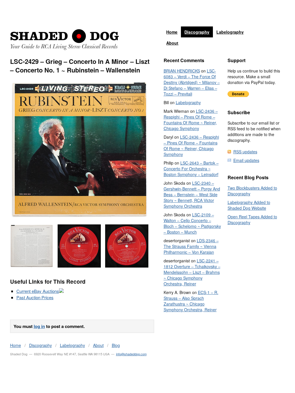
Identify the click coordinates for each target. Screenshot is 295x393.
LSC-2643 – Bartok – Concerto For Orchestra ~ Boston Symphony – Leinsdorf (191, 168)
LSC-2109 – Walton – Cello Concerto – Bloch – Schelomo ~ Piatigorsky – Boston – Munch (192, 223)
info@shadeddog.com (131, 354)
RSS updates (245, 151)
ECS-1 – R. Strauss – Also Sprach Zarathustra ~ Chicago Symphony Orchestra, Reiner (191, 300)
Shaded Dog (64, 39)
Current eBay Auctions (37, 291)
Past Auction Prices (35, 297)
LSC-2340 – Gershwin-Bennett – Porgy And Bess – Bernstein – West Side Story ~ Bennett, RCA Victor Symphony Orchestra (192, 194)
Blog (116, 345)
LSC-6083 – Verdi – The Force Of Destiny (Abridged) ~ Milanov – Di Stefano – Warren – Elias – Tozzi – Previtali (192, 82)
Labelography (230, 32)
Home (171, 32)
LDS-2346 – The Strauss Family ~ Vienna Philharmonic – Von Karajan (191, 246)
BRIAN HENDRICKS (182, 71)
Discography (196, 32)
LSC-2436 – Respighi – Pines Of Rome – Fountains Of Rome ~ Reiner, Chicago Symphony (191, 119)
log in (39, 326)
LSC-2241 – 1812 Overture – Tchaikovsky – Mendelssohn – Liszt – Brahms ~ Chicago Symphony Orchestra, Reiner (192, 272)
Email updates (246, 160)
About (172, 43)
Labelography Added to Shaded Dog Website (249, 205)
